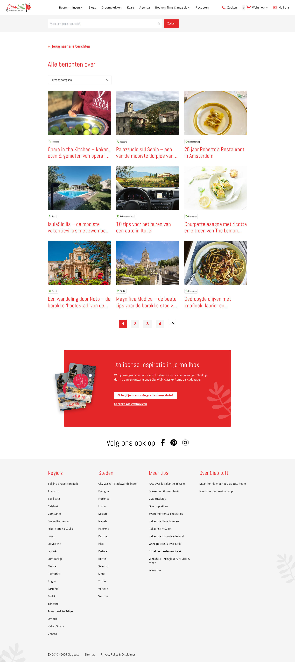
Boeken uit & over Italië (164, 491)
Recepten (202, 7)
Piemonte (54, 574)
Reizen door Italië (127, 216)
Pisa (101, 544)
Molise (52, 566)
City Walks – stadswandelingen (117, 484)
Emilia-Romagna (58, 521)
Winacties (155, 570)
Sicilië (54, 216)
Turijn (102, 581)
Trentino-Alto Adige (60, 611)
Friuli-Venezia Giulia (60, 529)
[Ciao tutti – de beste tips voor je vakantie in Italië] (18, 7)
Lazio (51, 536)
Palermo (103, 529)
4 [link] (160, 323)
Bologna (103, 491)
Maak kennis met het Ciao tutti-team (222, 484)
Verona (103, 596)
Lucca (102, 506)
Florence (103, 499)
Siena (101, 574)
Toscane (55, 141)
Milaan (102, 514)
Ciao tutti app (157, 499)
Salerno (103, 566)
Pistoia (102, 551)
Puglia (52, 581)
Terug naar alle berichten (71, 46)
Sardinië (53, 589)
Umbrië (53, 619)
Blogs (92, 7)
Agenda (144, 7)
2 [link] (135, 323)
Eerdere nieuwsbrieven (130, 404)
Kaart (130, 7)
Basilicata (54, 499)
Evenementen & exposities (166, 514)
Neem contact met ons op (216, 491)
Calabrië (53, 506)
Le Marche (54, 544)
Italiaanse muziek (160, 529)
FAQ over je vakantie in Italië (167, 484)
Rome (102, 559)
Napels (102, 521)
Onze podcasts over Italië (165, 544)
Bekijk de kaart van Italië (63, 484)
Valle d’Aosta (56, 626)
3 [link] (147, 323)
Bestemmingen (69, 7)
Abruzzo (53, 491)
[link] (172, 324)
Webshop (258, 7)
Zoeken (232, 7)
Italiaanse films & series (164, 521)
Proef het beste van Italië (165, 551)
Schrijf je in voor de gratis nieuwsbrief (145, 395)
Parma (102, 536)
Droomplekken (111, 7)
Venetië (103, 589)
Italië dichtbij (194, 141)
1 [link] (123, 323)
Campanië (54, 514)
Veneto (52, 634)
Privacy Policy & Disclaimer (118, 654)
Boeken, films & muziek (171, 7)
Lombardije (55, 559)
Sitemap (90, 654)
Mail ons (284, 7)
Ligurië (52, 551)
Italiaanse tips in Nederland (166, 536)
